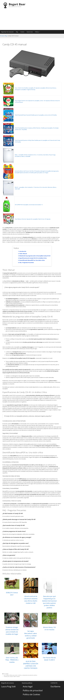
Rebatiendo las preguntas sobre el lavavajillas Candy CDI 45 (34, 256)
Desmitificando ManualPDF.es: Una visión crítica (32, 260)
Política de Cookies (31, 694)
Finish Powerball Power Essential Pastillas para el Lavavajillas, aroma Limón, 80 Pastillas (36, 115)
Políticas (37, 31)
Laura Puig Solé (8, 686)
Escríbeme (55, 686)
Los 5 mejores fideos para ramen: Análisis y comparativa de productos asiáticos (20, 675)
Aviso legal (27, 686)
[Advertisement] (32, 20)
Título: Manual (23, 253)
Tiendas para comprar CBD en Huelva (12, 676)
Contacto (22, 31)
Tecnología (6, 673)
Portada (2, 36)
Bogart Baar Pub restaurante (7, 31)
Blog (17, 31)
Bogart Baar (17, 4)
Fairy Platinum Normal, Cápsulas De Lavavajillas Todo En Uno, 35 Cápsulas (32, 219)
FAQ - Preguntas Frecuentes (26, 262)
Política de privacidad (33, 690)
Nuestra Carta (30, 31)
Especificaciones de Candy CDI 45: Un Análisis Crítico (33, 258)
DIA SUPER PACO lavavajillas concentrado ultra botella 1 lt (29, 204)
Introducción (22, 251)
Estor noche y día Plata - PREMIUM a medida (12, 660)
